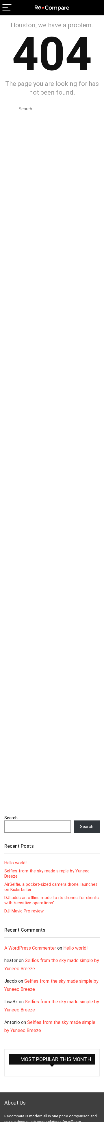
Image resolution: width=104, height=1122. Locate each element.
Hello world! (15, 862)
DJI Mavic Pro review (24, 911)
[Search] (95, 7)
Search (11, 817)
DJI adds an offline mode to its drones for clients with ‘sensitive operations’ (51, 900)
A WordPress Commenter (30, 948)
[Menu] (7, 7)
